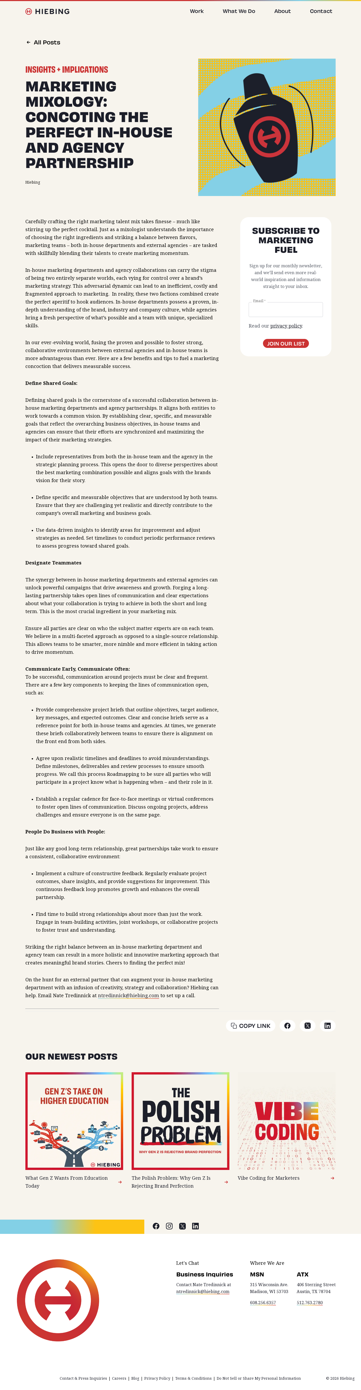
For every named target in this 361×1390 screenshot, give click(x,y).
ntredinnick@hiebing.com (128, 995)
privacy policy (286, 326)
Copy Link (255, 1026)
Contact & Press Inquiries (83, 1378)
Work (197, 10)
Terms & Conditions (193, 1378)
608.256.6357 (263, 1303)
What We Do (239, 10)
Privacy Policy (157, 1378)
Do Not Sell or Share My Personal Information (259, 1378)
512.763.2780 (310, 1303)
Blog (135, 1378)
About (282, 10)
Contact (321, 10)
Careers (119, 1378)
